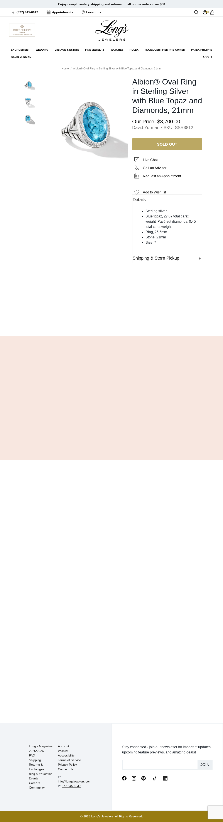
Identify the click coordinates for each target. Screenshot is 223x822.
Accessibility (66, 755)
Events (33, 778)
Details (139, 199)
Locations (93, 12)
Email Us (111, 321)
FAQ (32, 755)
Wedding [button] (42, 49)
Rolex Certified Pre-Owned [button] (165, 49)
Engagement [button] (20, 49)
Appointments (62, 12)
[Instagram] (134, 778)
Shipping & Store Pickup (156, 258)
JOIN (204, 764)
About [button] (207, 57)
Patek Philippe (201, 49)
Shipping (35, 760)
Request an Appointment (162, 176)
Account (63, 746)
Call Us (88, 321)
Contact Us (65, 769)
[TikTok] (154, 778)
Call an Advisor (154, 168)
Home (65, 68)
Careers (34, 783)
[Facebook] (124, 778)
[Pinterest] (143, 778)
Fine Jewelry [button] (94, 49)
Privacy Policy (67, 764)
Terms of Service (69, 760)
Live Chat (150, 160)
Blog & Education (40, 773)
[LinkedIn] (165, 778)
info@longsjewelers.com (74, 781)
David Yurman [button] (21, 57)
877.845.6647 (71, 786)
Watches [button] (117, 49)
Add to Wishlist (154, 192)
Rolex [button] (134, 49)
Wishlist (63, 751)
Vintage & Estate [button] (67, 49)
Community (37, 787)
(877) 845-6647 (27, 12)
